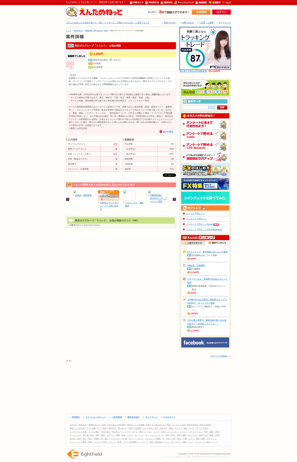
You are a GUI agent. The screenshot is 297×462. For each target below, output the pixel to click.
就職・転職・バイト (124, 435)
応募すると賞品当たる (155, 425)
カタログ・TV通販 (153, 439)
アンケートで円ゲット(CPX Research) (204, 229)
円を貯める (78, 30)
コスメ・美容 (194, 439)
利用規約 (76, 417)
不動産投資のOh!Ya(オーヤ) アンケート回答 (158, 198)
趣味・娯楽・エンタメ (91, 442)
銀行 (168, 435)
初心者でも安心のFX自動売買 (193, 71)
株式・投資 (176, 435)
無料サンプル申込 (77, 428)
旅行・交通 (182, 439)
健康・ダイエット (208, 439)
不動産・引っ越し (101, 439)
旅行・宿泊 (87, 439)
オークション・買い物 (79, 435)
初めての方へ (170, 23)
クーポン (148, 432)
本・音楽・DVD (169, 439)
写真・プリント (109, 442)
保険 (184, 435)
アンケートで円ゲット (196, 219)
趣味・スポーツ (107, 435)
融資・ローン (189, 428)
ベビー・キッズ (194, 442)
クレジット (139, 435)
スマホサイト (169, 417)
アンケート (126, 432)
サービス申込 (202, 428)
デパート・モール (136, 439)
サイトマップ (225, 23)
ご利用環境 (117, 417)
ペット (214, 442)
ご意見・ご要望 (206, 23)
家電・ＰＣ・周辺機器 (127, 442)
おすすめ (73, 425)
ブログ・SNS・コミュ (163, 432)
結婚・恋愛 (214, 435)
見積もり (163, 428)
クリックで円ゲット (195, 213)
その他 (124, 439)
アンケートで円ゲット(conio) (199, 224)
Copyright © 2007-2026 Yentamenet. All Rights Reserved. (204, 454)
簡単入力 (82, 425)
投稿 (131, 428)
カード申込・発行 (150, 428)
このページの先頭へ (219, 356)
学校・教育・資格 (211, 432)
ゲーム (135, 432)
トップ (68, 30)
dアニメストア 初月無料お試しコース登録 (207, 252)
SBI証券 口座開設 (196, 265)
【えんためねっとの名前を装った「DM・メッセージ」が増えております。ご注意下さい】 (108, 23)
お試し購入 (106, 432)
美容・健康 (95, 435)
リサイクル (115, 439)
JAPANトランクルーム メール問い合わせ (109, 206)
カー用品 (206, 442)
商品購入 (116, 432)
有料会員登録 (205, 425)
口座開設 (138, 428)
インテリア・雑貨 (145, 442)
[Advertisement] (148, 387)
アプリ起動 (91, 428)
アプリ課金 (102, 428)
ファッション (75, 442)
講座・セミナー (175, 428)
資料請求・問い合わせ (93, 30)
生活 (106, 30)
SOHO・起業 (75, 439)
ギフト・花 (168, 442)
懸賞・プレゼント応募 (175, 425)
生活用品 (158, 442)
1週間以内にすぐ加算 (97, 425)
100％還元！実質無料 (116, 425)
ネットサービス (195, 432)
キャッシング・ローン (154, 435)
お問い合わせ (188, 23)
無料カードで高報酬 (135, 425)
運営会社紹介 (133, 417)
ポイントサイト (181, 432)
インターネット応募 (78, 432)
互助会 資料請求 (83, 195)
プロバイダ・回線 (195, 435)
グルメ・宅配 (180, 442)
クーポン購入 (94, 432)
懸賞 (141, 432)
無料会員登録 (192, 425)
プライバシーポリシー (95, 417)
